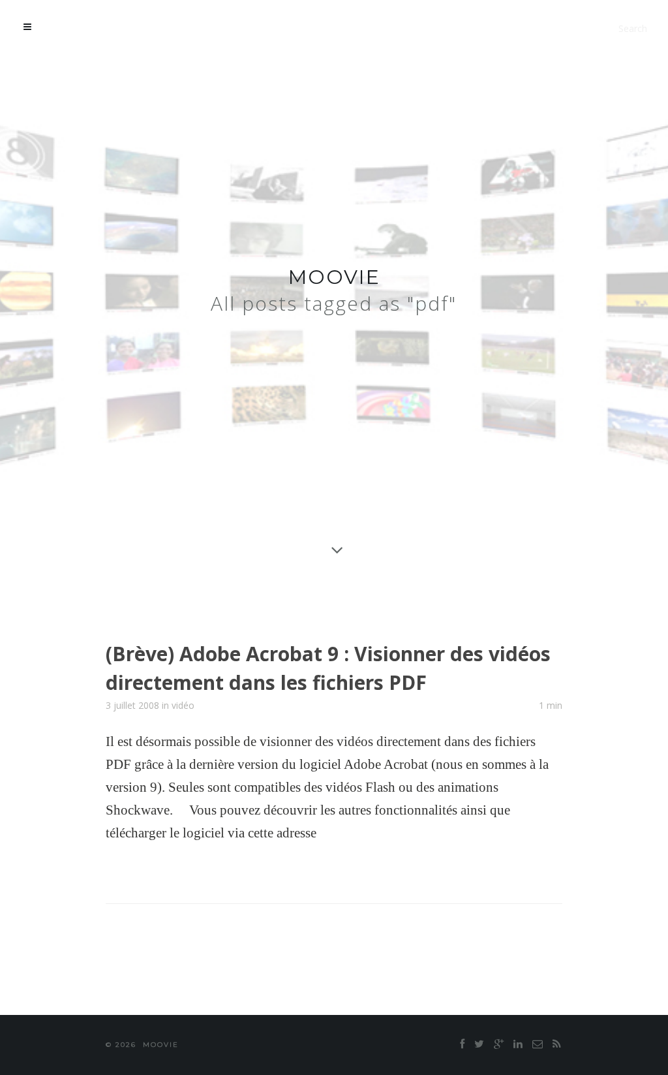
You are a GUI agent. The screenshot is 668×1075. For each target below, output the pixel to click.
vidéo (183, 705)
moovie (334, 277)
